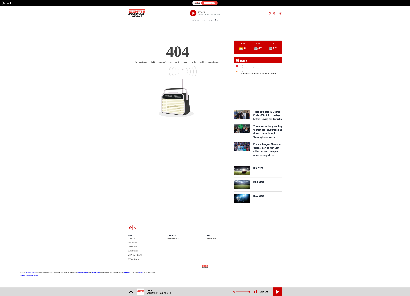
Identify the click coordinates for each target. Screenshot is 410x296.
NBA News (258, 195)
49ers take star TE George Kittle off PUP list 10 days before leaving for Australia (267, 115)
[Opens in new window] (242, 170)
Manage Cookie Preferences (29, 275)
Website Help (211, 238)
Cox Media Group (30, 272)
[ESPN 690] (205, 3)
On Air (203, 20)
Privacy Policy (95, 272)
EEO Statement (133, 251)
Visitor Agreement (82, 272)
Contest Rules (132, 247)
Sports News (195, 20)
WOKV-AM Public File (135, 255)
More (216, 20)
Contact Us (131, 238)
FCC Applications (133, 259)
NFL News (258, 167)
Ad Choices (126, 272)
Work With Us (132, 243)
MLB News (258, 181)
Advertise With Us (173, 238)
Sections (6, 3)
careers (140, 272)
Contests (210, 20)
